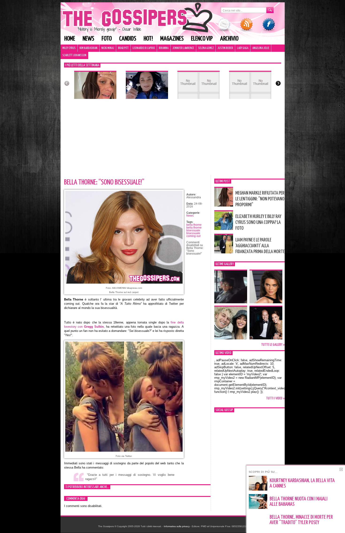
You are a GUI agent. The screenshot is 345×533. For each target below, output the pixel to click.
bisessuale (193, 233)
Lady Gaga (242, 48)
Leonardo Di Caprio (144, 48)
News (88, 39)
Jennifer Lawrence (183, 48)
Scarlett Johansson (74, 55)
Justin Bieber (225, 48)
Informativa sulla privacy (177, 526)
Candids (127, 39)
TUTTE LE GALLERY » (273, 344)
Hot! (148, 39)
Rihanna (164, 48)
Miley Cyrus (69, 48)
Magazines (172, 39)
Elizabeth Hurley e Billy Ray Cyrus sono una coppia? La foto (258, 222)
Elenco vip (202, 39)
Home (69, 39)
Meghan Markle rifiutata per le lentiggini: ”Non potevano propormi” (259, 199)
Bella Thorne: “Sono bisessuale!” (104, 182)
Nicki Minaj (107, 48)
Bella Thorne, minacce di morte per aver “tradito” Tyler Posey (301, 520)
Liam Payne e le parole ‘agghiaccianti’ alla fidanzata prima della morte (260, 246)
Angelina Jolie (260, 48)
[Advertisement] (173, 140)
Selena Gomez (206, 48)
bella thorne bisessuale (194, 229)
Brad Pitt (123, 48)
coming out (193, 236)
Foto (107, 39)
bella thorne (194, 224)
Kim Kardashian (88, 48)
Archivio (229, 39)
